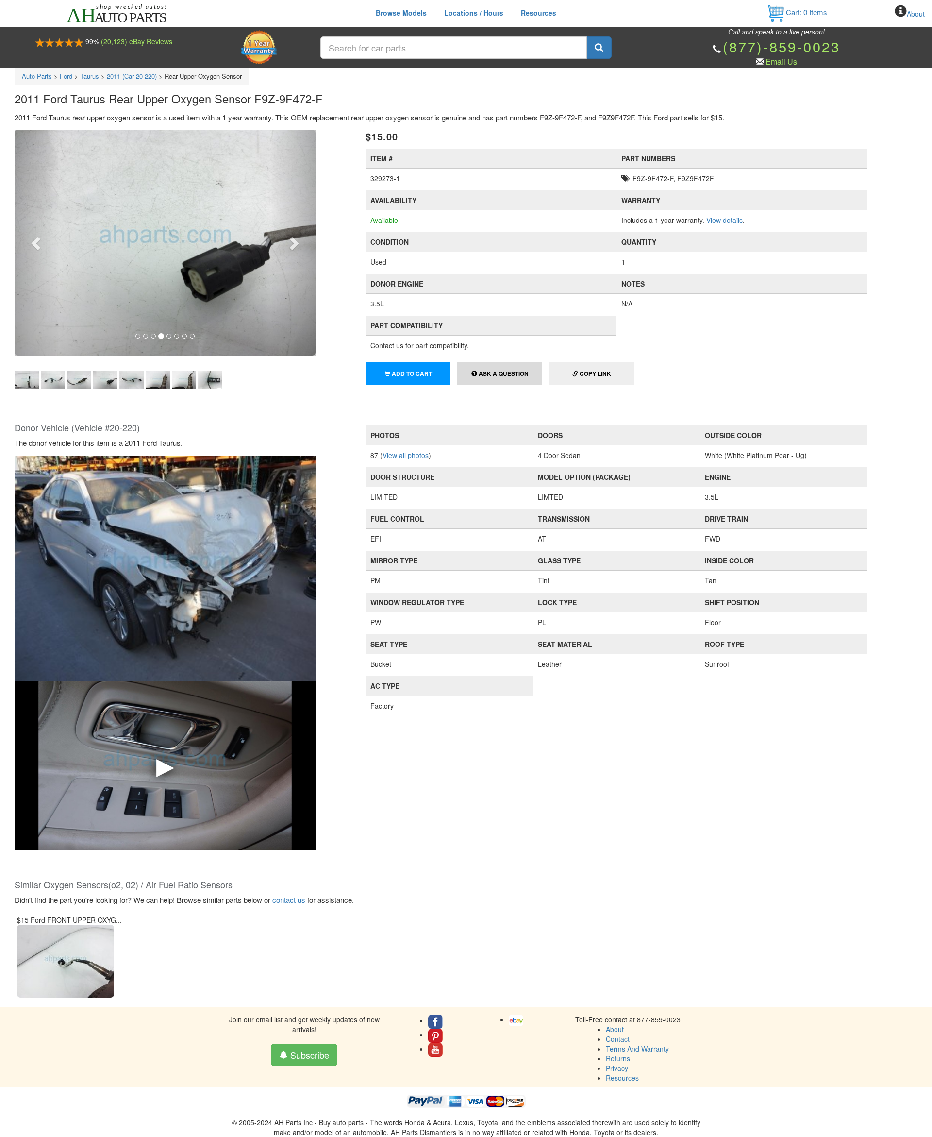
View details (724, 220)
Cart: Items (805, 12)
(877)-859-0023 (781, 46)
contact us (288, 900)
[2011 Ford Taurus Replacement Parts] (165, 567)
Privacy (617, 1068)
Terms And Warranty (637, 1048)
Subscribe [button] (308, 1055)
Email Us (781, 61)
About (916, 13)
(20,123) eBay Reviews (136, 41)
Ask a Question (503, 373)
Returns (618, 1058)
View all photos (406, 455)
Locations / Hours (473, 12)
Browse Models (401, 12)
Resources (538, 12)
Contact (618, 1039)
